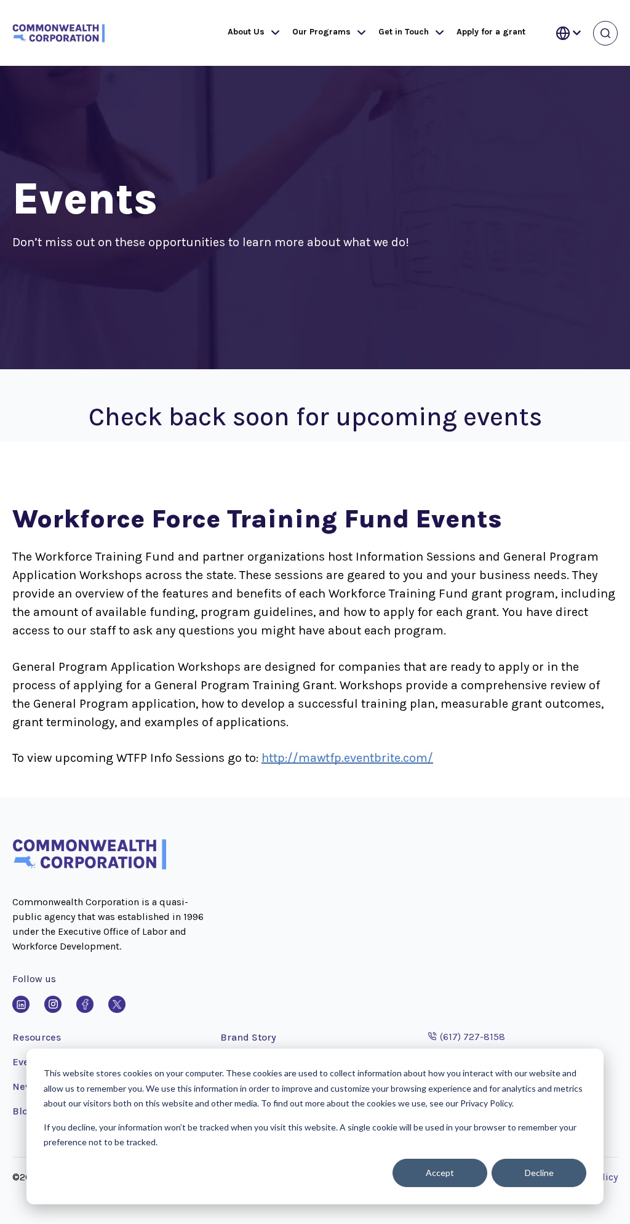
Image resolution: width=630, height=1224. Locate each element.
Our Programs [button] (321, 31)
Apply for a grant (491, 31)
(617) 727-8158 (466, 1036)
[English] (568, 33)
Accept (440, 1172)
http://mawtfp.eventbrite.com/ (347, 758)
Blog (23, 1111)
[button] (272, 33)
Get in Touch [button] (403, 31)
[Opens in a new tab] (21, 1004)
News (25, 1086)
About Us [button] (246, 31)
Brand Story (248, 1037)
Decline (539, 1172)
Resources (36, 1037)
